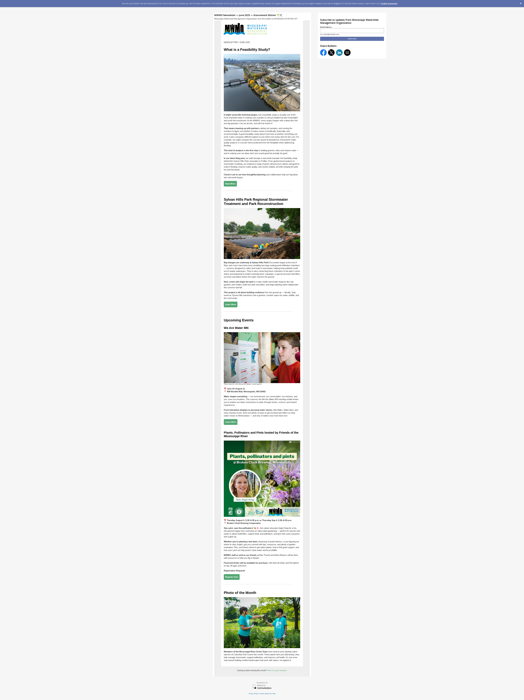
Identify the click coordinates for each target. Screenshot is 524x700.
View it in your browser (276, 670)
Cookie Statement (389, 3)
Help (273, 693)
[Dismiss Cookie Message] (520, 2)
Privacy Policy (253, 693)
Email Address (326, 27)
